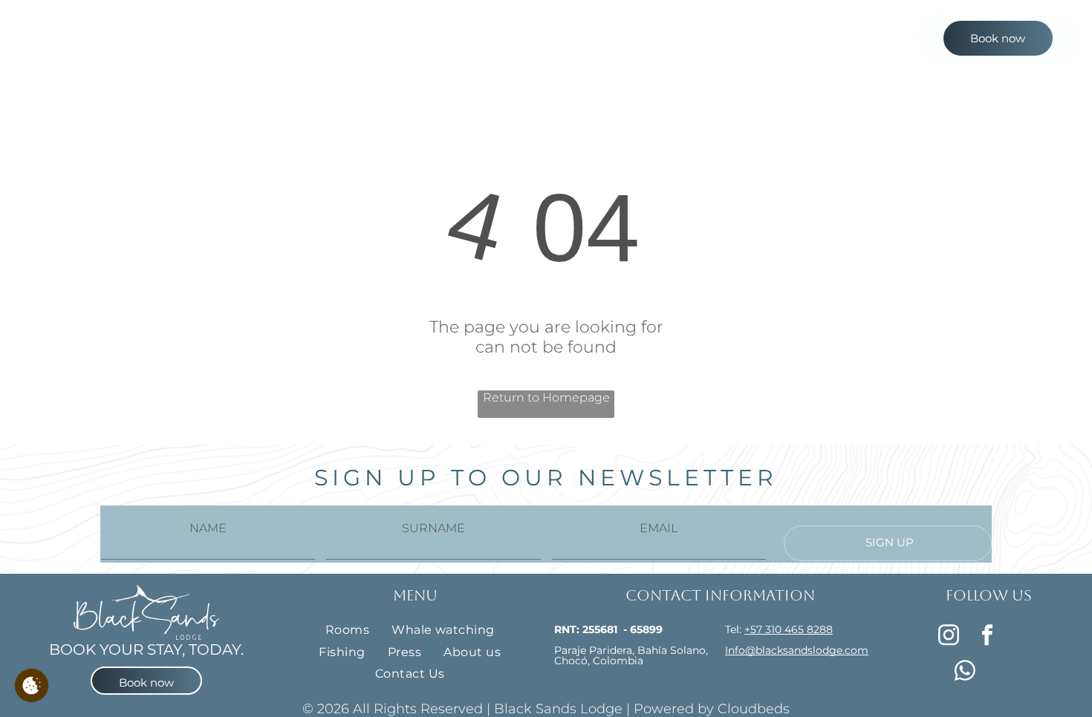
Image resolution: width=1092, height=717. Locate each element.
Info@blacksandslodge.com (796, 650)
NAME (208, 528)
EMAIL (658, 528)
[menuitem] (385, 43)
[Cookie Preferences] (31, 685)
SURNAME (433, 528)
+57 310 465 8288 (788, 629)
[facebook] (987, 637)
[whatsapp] (965, 672)
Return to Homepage (546, 397)
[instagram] (948, 637)
